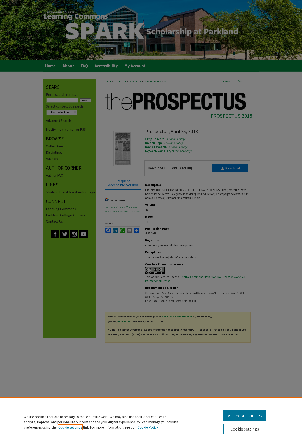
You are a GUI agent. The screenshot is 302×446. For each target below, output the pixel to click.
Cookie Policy (148, 427)
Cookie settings (70, 427)
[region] (151, 421)
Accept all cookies (245, 415)
